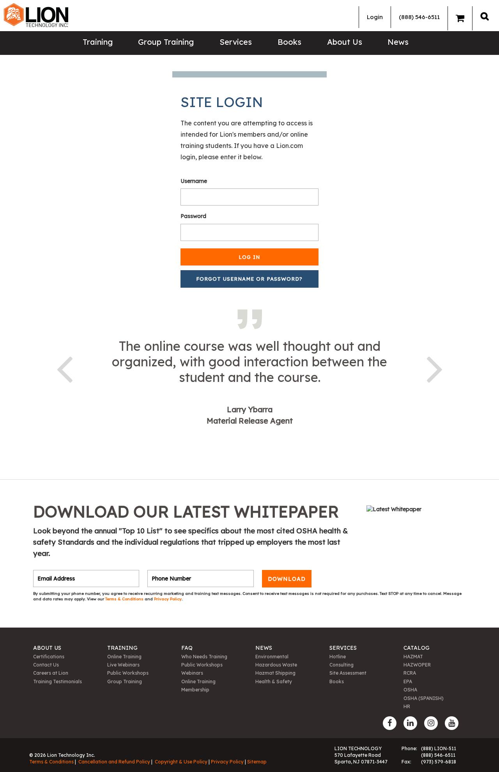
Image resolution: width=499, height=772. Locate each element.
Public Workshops (128, 673)
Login (375, 17)
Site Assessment (347, 673)
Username (193, 181)
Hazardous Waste (276, 665)
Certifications (48, 656)
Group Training (166, 42)
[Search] (484, 16)
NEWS (263, 647)
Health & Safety (273, 681)
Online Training (124, 656)
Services (235, 42)
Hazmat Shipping (275, 673)
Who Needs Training (204, 656)
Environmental (271, 656)
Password (193, 216)
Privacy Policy (168, 598)
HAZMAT (413, 656)
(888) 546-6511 (419, 17)
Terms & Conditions (125, 598)
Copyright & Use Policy (181, 762)
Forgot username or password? (249, 279)
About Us (344, 42)
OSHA (410, 690)
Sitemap (257, 762)
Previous (64, 368)
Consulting (341, 665)
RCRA (409, 673)
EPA (407, 681)
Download (287, 578)
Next (434, 368)
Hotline (337, 656)
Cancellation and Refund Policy (114, 762)
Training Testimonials (57, 681)
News (398, 42)
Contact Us (46, 665)
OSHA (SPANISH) (423, 698)
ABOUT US (47, 647)
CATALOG (416, 647)
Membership (195, 690)
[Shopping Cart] (460, 18)
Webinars (192, 673)
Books (289, 42)
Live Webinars (123, 665)
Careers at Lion (50, 673)
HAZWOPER (417, 665)
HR (406, 706)
